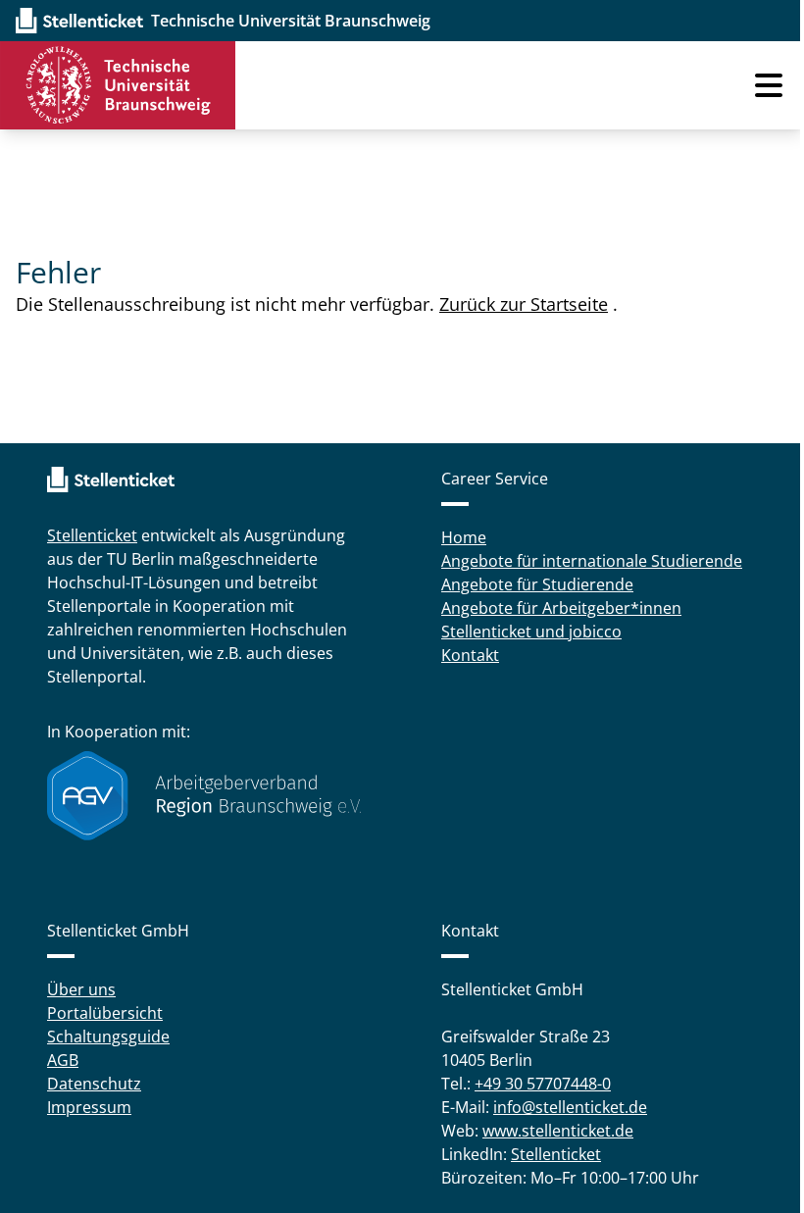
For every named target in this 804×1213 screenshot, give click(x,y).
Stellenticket (92, 535)
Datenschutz (94, 1083)
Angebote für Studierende (537, 584)
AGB (62, 1060)
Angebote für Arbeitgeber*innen (561, 608)
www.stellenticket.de (557, 1130)
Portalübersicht (105, 1013)
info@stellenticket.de (570, 1107)
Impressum (89, 1107)
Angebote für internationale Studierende (591, 561)
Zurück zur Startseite (523, 304)
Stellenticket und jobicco (531, 631)
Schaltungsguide (108, 1036)
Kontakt (470, 655)
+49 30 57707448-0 (543, 1083)
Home (463, 537)
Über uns (81, 989)
